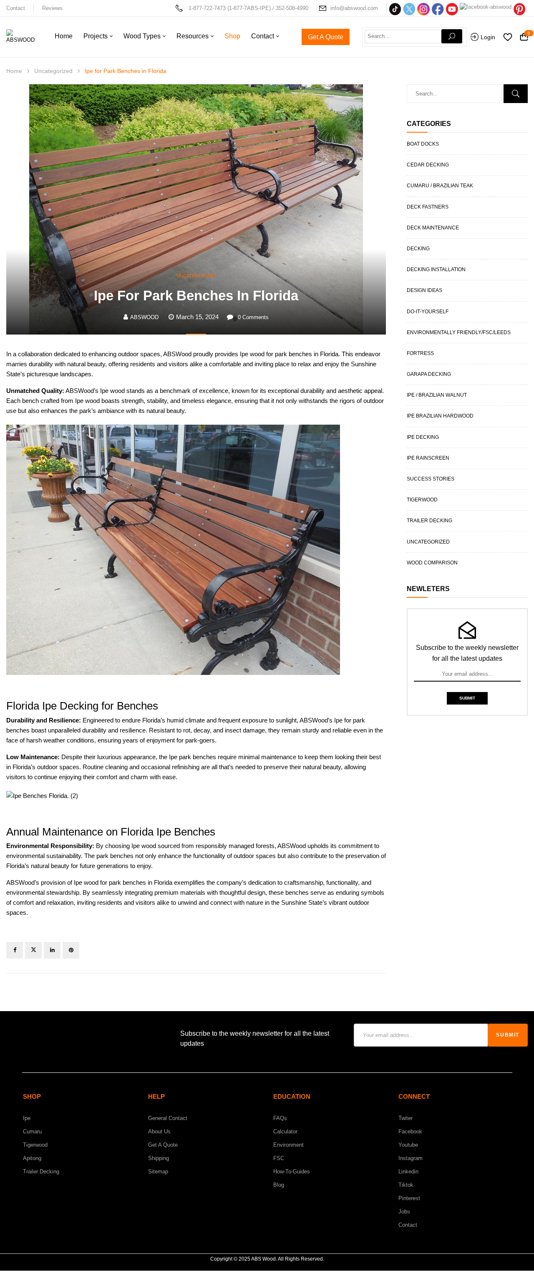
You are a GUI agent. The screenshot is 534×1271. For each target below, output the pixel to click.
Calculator (285, 1131)
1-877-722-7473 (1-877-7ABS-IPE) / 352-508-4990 (248, 8)
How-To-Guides (291, 1171)
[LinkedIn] (52, 950)
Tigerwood (422, 500)
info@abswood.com (354, 8)
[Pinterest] (71, 950)
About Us (159, 1131)
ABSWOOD (144, 317)
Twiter (405, 1118)
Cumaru (32, 1131)
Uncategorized (53, 71)
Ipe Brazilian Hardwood (440, 416)
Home (14, 71)
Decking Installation (436, 269)
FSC (278, 1158)
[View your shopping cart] (524, 37)
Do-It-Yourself (427, 312)
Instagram (410, 1158)
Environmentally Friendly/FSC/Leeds (459, 332)
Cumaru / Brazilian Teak (440, 186)
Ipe (26, 1118)
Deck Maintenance (433, 228)
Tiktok (405, 1185)
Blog (278, 1185)
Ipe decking (423, 437)
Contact (15, 8)
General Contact (167, 1118)
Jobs (404, 1211)
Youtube (408, 1145)
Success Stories (430, 479)
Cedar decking (428, 165)
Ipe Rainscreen (428, 458)
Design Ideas (424, 290)
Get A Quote (163, 1145)
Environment (288, 1145)
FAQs (280, 1118)
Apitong (32, 1158)
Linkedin (408, 1171)
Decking (418, 249)
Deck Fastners (427, 207)
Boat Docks (423, 144)
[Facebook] (14, 950)
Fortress (420, 353)
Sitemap (158, 1171)
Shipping (158, 1158)
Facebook (410, 1131)
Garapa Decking (429, 374)
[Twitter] (33, 950)
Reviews (52, 8)
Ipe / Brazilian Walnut (437, 395)
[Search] (451, 36)
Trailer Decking (429, 521)
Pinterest (409, 1198)
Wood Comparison (432, 563)
